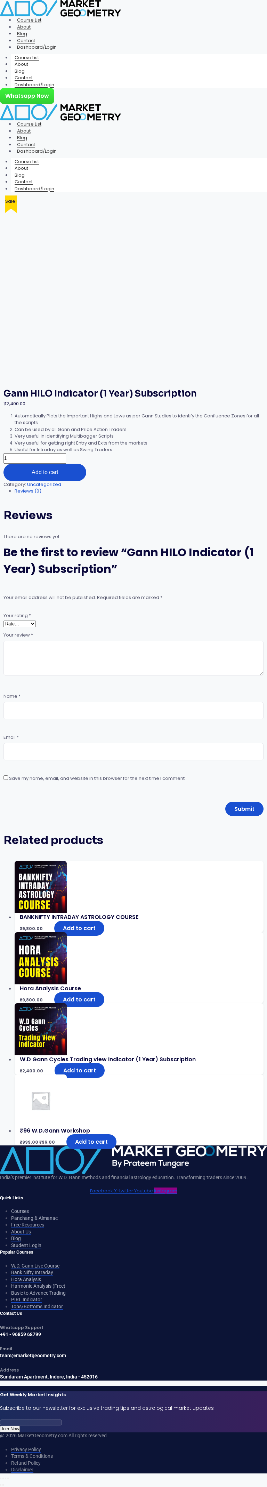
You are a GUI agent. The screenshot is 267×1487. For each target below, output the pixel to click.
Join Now (10, 1428)
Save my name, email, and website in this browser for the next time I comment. (97, 778)
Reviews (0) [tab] (28, 491)
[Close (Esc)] (8, 1478)
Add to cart (45, 472)
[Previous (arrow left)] (0, 1485)
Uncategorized (44, 484)
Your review (18, 635)
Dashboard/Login (37, 47)
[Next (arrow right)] (3, 1485)
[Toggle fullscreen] (3, 1478)
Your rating (17, 615)
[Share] (5, 1478)
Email (11, 737)
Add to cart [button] (79, 928)
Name (12, 696)
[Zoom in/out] (0, 1478)
